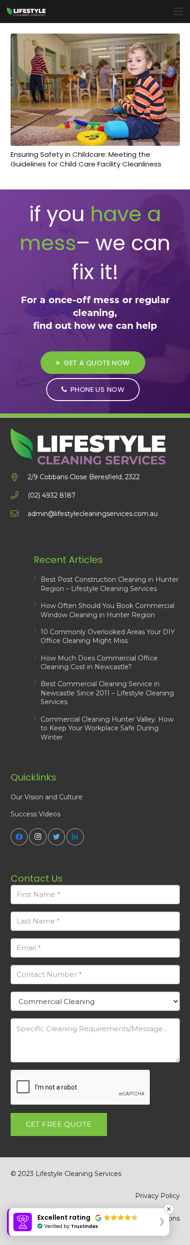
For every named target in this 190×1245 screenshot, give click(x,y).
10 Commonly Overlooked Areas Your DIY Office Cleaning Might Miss (108, 636)
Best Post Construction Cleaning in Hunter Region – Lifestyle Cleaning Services (109, 584)
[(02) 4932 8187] (19, 495)
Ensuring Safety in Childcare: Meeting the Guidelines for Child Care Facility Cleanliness (86, 159)
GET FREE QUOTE (59, 1124)
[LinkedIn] (75, 837)
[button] (88, 1222)
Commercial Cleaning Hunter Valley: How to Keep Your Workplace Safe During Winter (107, 728)
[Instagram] (38, 837)
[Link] (26, 11)
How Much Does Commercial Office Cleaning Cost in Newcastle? (99, 662)
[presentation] (81, 1088)
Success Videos (35, 814)
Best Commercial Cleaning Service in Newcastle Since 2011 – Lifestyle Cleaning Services (107, 693)
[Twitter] (56, 837)
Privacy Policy (157, 1196)
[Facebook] (19, 837)
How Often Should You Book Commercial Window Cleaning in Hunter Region (107, 610)
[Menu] (178, 11)
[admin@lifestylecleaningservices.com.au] (19, 514)
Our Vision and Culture (47, 797)
